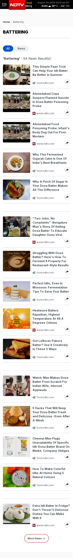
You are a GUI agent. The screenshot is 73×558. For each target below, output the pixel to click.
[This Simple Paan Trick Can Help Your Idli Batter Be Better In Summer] (16, 75)
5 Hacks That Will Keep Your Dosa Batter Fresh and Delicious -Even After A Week (51, 414)
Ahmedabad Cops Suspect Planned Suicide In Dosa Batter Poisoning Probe (51, 100)
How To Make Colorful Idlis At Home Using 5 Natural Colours (49, 473)
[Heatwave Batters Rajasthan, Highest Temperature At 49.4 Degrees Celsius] (16, 320)
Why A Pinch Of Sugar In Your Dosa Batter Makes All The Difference (50, 186)
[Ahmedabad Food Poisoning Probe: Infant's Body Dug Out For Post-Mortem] (16, 134)
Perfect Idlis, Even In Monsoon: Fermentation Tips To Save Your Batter (51, 287)
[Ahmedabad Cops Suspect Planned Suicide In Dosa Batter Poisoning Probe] (16, 103)
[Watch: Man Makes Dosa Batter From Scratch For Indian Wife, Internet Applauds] (16, 387)
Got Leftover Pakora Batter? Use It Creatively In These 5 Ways (50, 345)
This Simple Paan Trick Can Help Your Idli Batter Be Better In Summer (50, 71)
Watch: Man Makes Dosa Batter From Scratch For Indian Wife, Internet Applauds (50, 384)
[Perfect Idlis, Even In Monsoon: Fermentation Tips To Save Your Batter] (16, 291)
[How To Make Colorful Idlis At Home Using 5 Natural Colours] (16, 477)
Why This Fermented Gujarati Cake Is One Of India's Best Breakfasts (50, 158)
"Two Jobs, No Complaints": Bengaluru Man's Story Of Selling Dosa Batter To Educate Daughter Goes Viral (50, 227)
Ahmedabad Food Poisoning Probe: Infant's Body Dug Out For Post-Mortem (51, 130)
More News (35, 538)
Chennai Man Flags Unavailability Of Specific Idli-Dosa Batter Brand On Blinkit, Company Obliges (51, 445)
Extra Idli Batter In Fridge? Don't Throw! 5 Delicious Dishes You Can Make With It (51, 512)
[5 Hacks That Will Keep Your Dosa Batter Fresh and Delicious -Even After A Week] (16, 418)
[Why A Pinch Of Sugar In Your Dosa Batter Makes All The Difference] (16, 190)
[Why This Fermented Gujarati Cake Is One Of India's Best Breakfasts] (16, 162)
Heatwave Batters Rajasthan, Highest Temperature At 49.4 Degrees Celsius (48, 317)
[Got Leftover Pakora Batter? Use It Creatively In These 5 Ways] (16, 349)
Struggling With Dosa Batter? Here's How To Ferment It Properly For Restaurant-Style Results (51, 259)
